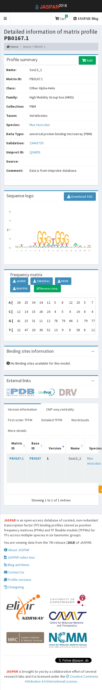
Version (55, 448)
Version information (22, 409)
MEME (65, 281)
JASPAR (21, 281)
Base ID (35, 445)
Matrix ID (16, 445)
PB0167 (35, 458)
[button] (5, 18)
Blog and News (18, 565)
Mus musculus (39, 125)
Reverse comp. (49, 288)
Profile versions (19, 579)
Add (89, 60)
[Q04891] (22, 392)
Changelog (15, 587)
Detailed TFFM (51, 420)
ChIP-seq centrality (60, 409)
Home (14, 47)
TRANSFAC (43, 281)
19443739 (36, 143)
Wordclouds (80, 420)
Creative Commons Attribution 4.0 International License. (61, 679)
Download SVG (82, 196)
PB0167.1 (16, 458)
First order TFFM (20, 420)
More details (17, 430)
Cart (63, 18)
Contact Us (15, 572)
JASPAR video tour (21, 557)
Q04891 (35, 152)
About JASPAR (18, 550)
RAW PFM (21, 288)
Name (75, 448)
